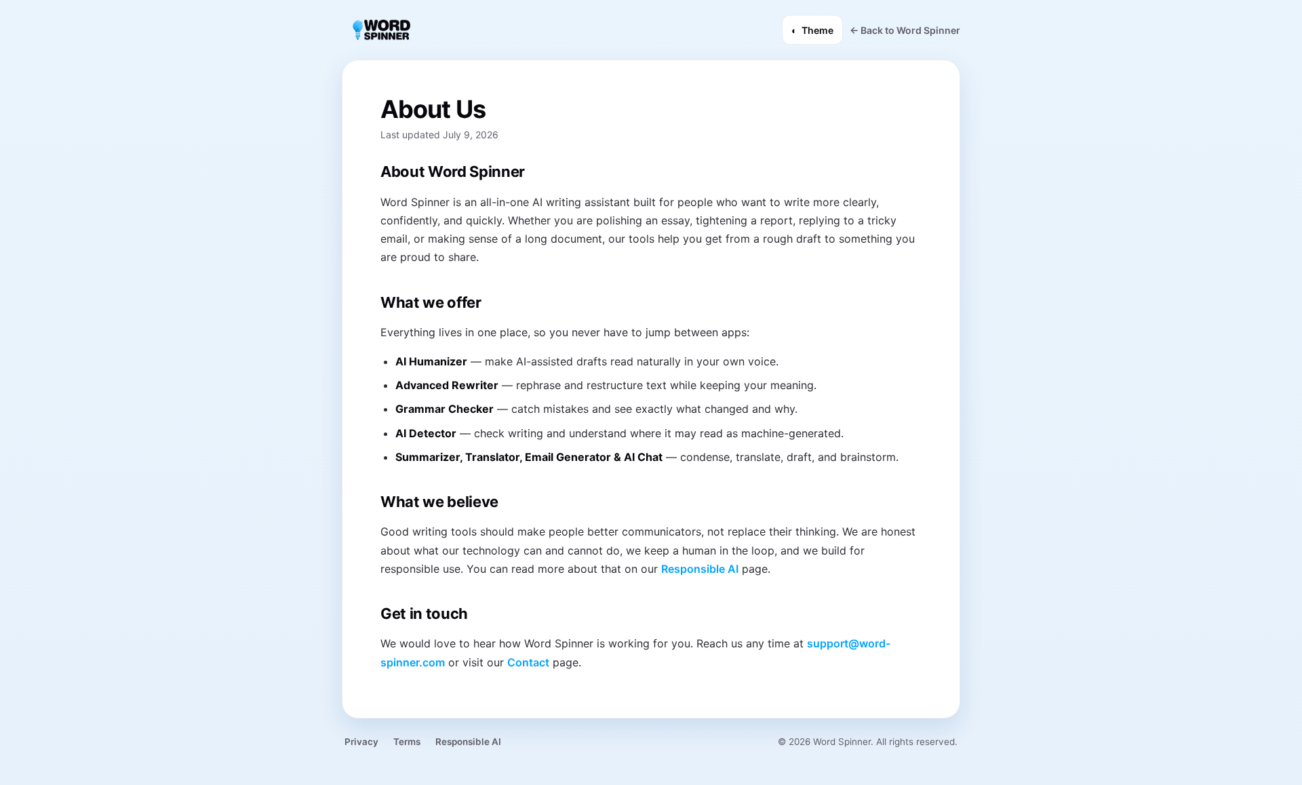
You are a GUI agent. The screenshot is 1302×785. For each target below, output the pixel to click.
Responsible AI (699, 569)
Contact (528, 662)
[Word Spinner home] (381, 30)
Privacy (361, 741)
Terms (406, 741)
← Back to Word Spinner (905, 30)
